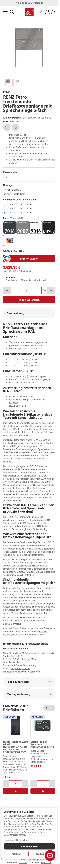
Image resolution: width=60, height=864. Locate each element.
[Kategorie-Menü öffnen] (5, 11)
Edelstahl (7, 623)
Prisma (15, 634)
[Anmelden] (47, 12)
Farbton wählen (29, 258)
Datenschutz (22, 839)
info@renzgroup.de (20, 668)
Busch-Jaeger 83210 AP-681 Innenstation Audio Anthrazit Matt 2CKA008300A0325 (15, 747)
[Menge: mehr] (51, 290)
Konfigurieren (42, 853)
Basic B (43, 631)
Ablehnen (16, 853)
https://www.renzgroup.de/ (27, 671)
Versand (27, 270)
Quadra (24, 634)
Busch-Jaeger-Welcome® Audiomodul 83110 (42, 744)
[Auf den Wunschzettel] (6, 127)
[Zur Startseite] (29, 12)
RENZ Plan (39, 634)
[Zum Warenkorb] (53, 12)
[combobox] (29, 178)
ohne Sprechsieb (31, 620)
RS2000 (7, 634)
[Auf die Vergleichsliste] (15, 127)
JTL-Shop (23, 862)
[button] (7, 82)
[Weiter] (52, 708)
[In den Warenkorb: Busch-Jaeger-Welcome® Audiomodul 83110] (42, 791)
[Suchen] (12, 12)
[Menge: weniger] (7, 290)
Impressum (9, 839)
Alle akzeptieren (29, 846)
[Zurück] (46, 708)
